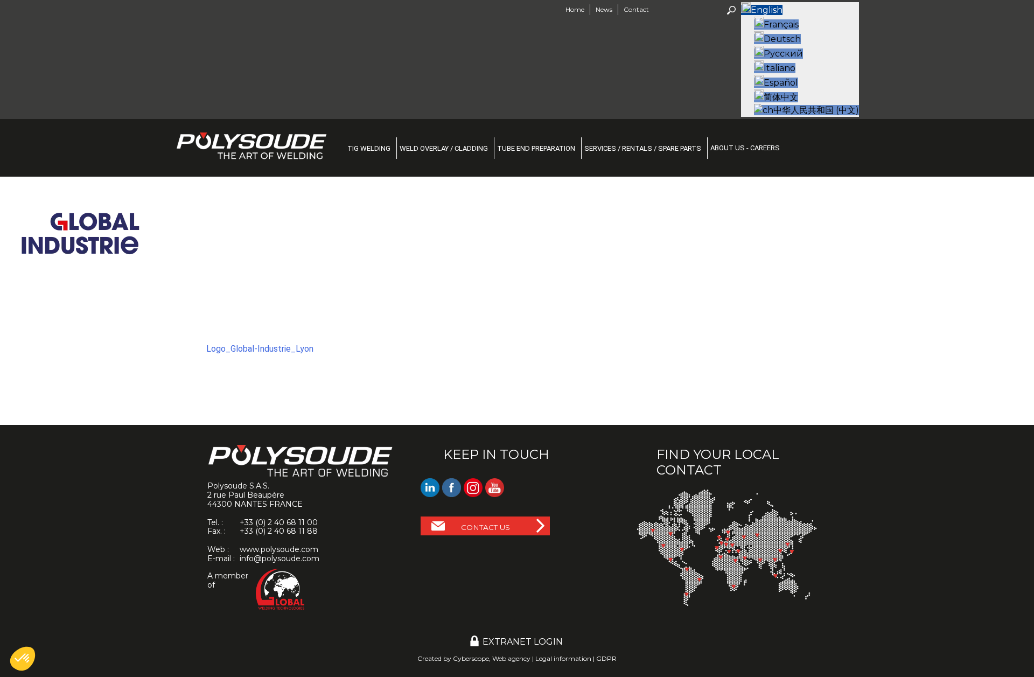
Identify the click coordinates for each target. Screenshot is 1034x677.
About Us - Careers (745, 148)
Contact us (485, 527)
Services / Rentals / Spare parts (642, 148)
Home (574, 9)
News (604, 9)
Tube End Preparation (536, 148)
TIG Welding (368, 148)
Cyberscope (471, 658)
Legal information (563, 658)
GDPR (606, 658)
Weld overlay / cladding (444, 148)
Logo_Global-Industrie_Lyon (259, 349)
